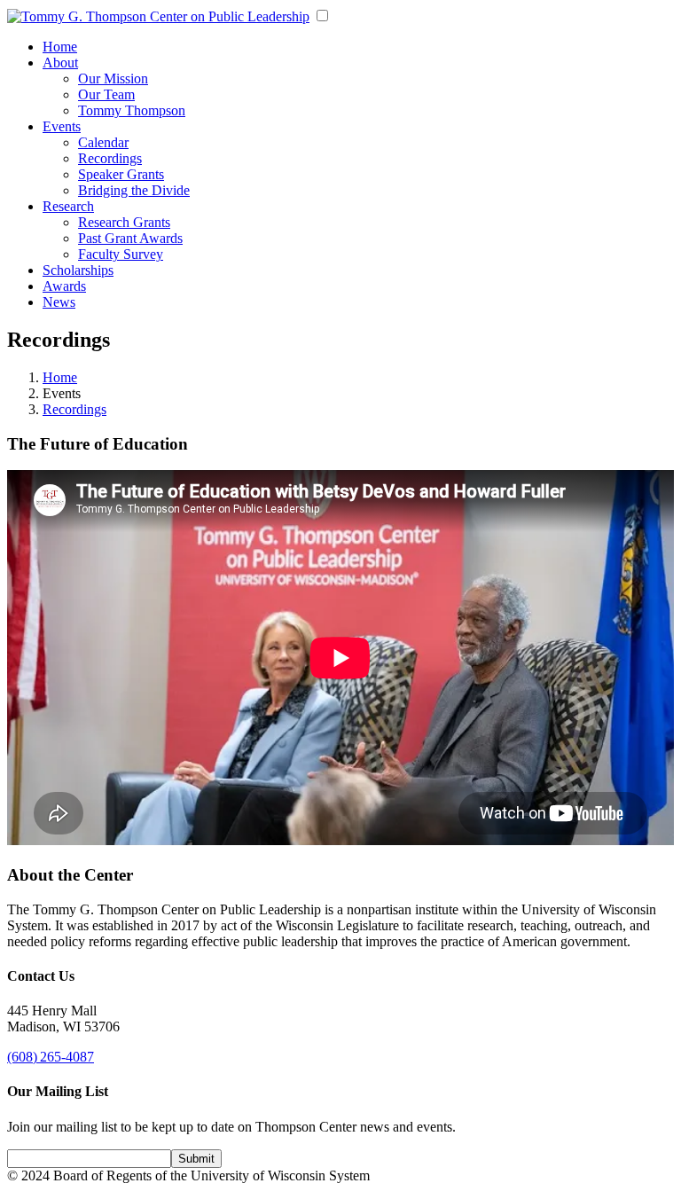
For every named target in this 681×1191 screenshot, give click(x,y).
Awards (64, 286)
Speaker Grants (121, 174)
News (59, 302)
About (60, 62)
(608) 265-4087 (50, 1056)
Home (60, 46)
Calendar (103, 142)
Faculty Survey (120, 254)
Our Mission (113, 78)
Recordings (110, 158)
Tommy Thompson (131, 110)
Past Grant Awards (130, 238)
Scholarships (78, 270)
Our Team (106, 94)
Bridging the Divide (134, 190)
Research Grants (124, 222)
